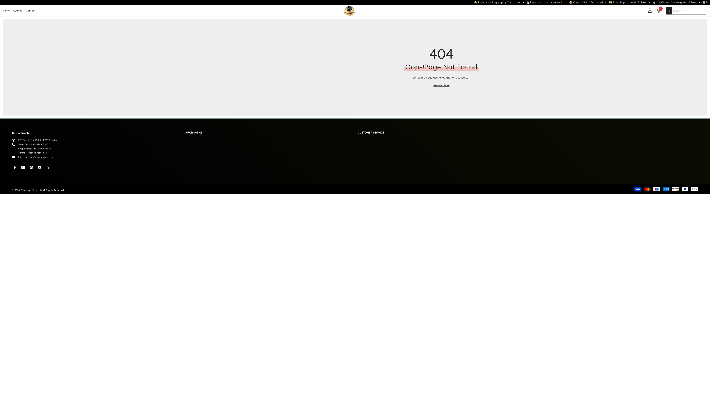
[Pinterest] (31, 167)
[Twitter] (48, 167)
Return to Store (441, 85)
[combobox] (689, 10)
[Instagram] (23, 167)
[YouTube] (40, 167)
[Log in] (650, 11)
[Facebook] (15, 167)
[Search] (669, 10)
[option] (441, 67)
